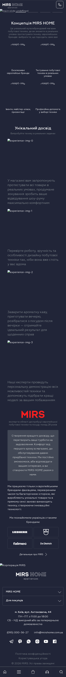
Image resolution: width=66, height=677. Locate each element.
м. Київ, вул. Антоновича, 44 (33, 612)
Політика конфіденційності (33, 654)
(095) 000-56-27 (18, 632)
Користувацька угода (33, 658)
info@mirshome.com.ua (48, 632)
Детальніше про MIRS (31, 554)
